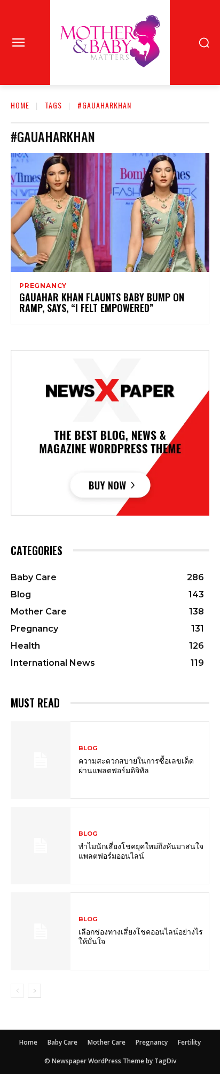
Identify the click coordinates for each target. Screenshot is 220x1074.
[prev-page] (17, 991)
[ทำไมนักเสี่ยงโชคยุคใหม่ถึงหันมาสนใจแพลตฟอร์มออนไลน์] (40, 845)
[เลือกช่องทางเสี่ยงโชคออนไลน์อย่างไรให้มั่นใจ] (40, 931)
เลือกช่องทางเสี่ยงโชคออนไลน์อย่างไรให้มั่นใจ (140, 935)
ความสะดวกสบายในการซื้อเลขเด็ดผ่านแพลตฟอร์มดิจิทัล (136, 764)
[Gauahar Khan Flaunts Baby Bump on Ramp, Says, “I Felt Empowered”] (110, 212)
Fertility (189, 1042)
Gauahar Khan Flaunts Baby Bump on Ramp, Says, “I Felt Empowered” (101, 302)
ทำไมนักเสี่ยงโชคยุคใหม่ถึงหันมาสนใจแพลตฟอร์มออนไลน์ (140, 850)
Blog (87, 748)
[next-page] (34, 991)
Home (20, 105)
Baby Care (62, 1042)
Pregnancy (43, 286)
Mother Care (106, 1042)
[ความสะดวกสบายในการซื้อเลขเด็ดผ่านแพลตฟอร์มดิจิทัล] (40, 760)
